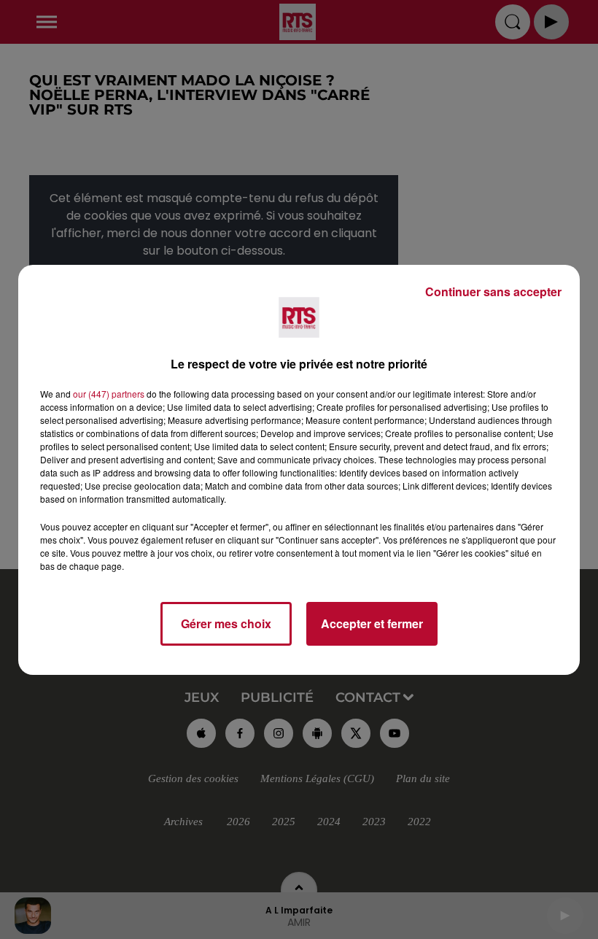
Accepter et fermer (372, 623)
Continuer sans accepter (493, 291)
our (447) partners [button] (108, 393)
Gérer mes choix (226, 623)
